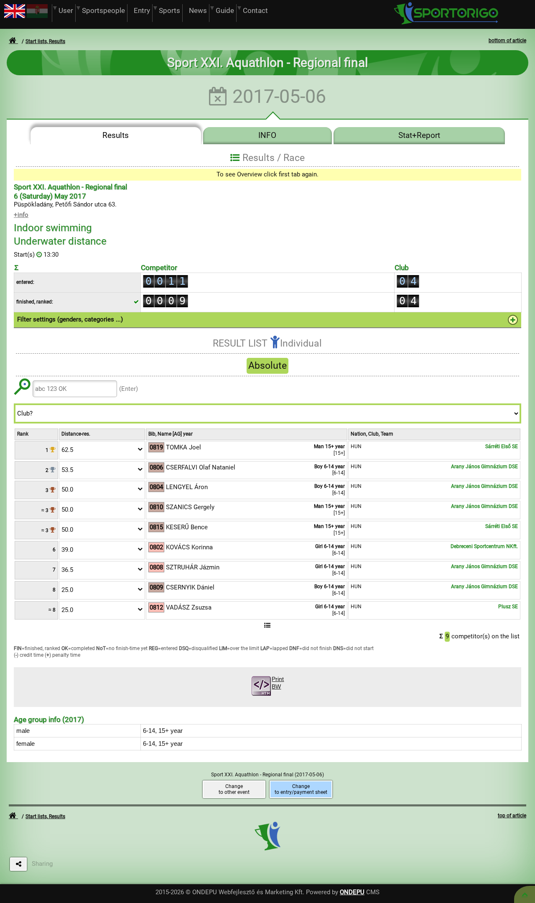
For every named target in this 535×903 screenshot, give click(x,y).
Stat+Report (419, 135)
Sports (169, 11)
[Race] (524, 894)
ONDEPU (352, 892)
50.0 (67, 489)
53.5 (67, 470)
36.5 (67, 570)
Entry (142, 11)
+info (21, 215)
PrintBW (278, 683)
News (198, 11)
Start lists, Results (45, 41)
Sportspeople (103, 11)
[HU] (37, 16)
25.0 (67, 590)
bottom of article (507, 40)
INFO (267, 135)
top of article (512, 816)
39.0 (67, 550)
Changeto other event (234, 789)
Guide (225, 11)
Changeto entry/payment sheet (301, 789)
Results (115, 135)
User (66, 11)
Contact (255, 11)
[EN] (14, 16)
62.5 (67, 450)
